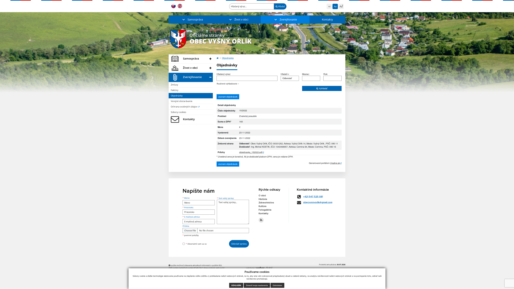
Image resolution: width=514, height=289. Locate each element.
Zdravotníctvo (266, 202)
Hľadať (281, 6)
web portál (220, 268)
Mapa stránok (209, 268)
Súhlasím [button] (236, 285)
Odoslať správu (239, 243)
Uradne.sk (335, 163)
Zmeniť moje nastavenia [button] (257, 285)
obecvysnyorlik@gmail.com (317, 202)
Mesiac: (305, 74)
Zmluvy (174, 84)
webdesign (250, 268)
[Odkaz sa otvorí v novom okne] (261, 220)
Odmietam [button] (277, 285)
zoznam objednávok (227, 96)
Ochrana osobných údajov (184, 106)
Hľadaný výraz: (224, 74)
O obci (262, 195)
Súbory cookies (178, 112)
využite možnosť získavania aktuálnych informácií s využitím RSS (196, 265)
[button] (192, 19)
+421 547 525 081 (313, 196)
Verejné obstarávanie (181, 101)
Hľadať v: (285, 74)
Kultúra (262, 206)
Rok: (325, 74)
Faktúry (174, 90)
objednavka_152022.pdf (250, 152)
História (263, 199)
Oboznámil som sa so (196, 244)
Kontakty (327, 19)
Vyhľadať (322, 88)
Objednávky (177, 95)
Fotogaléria (265, 210)
